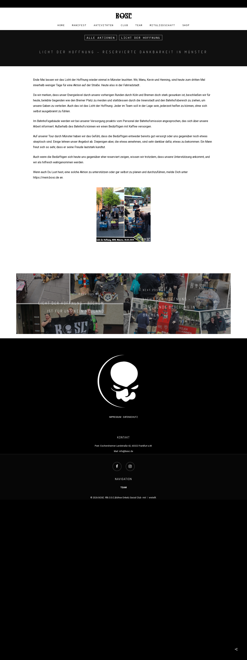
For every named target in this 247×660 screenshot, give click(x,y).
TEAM (138, 25)
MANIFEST (79, 25)
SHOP (185, 25)
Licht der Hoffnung (140, 37)
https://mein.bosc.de (46, 177)
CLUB (124, 25)
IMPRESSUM (115, 417)
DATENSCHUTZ (130, 417)
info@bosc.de (126, 451)
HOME (61, 25)
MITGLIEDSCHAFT (162, 25)
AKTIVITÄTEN (104, 25)
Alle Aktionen (101, 37)
